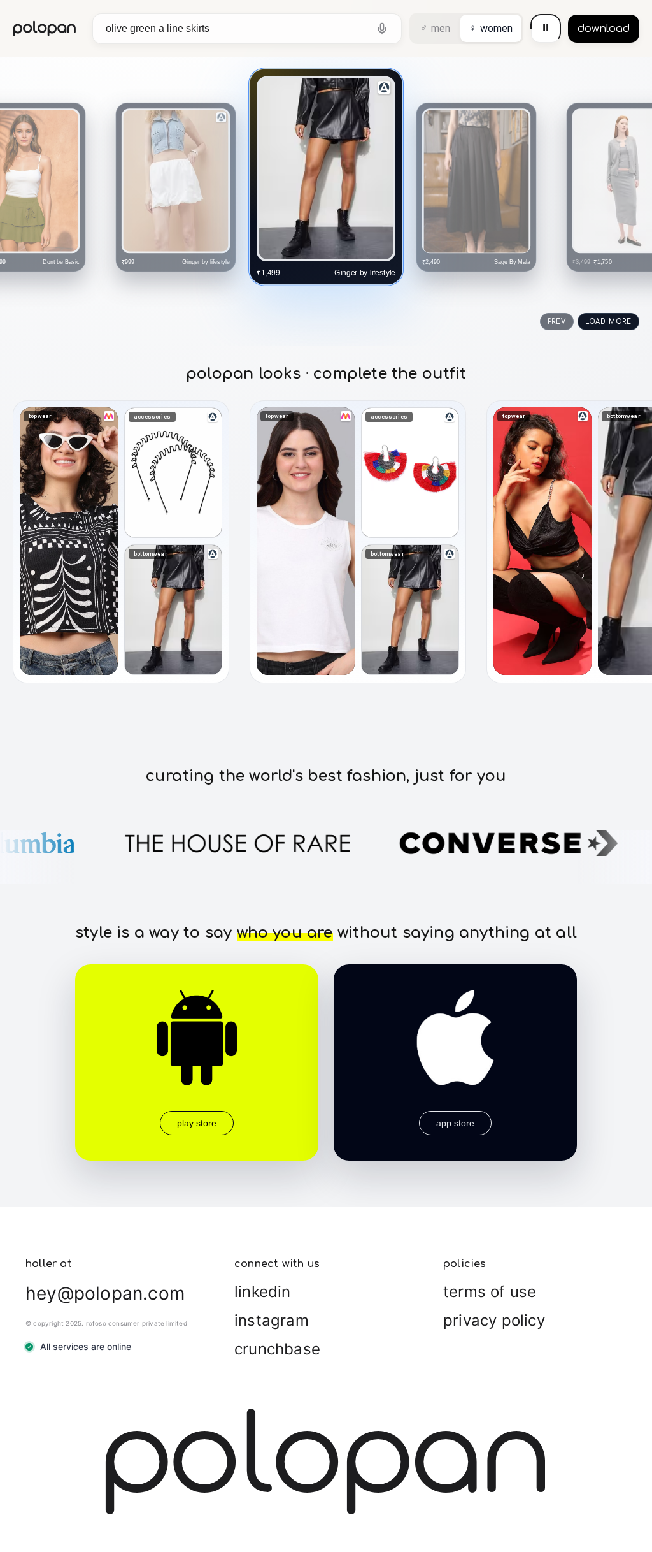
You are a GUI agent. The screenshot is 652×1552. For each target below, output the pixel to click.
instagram (271, 1320)
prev (557, 321)
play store (196, 1123)
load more (608, 321)
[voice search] (382, 28)
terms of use (489, 1291)
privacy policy (494, 1320)
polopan (45, 28)
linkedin (262, 1291)
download (604, 28)
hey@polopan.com (105, 1293)
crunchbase (277, 1349)
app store (455, 1123)
